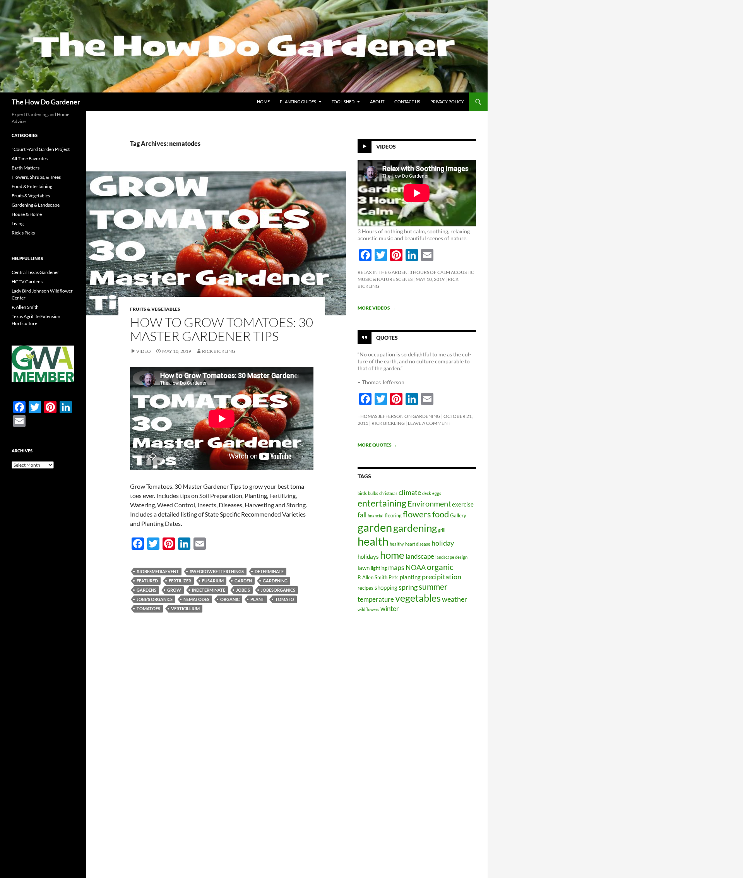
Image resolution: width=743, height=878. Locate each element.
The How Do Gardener (46, 102)
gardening (275, 580)
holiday (442, 543)
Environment (429, 503)
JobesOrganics (278, 589)
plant (257, 599)
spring (408, 587)
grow (174, 589)
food (440, 514)
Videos (386, 146)
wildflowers (368, 609)
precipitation (441, 576)
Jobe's (243, 589)
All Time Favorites (30, 158)
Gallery (458, 515)
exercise (463, 504)
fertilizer (180, 580)
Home (263, 101)
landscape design (451, 557)
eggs (436, 493)
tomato (284, 599)
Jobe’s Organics (155, 599)
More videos (376, 308)
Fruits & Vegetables (155, 309)
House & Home (27, 214)
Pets (394, 577)
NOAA (416, 567)
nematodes (196, 599)
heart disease (417, 543)
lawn (364, 567)
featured (147, 580)
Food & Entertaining (32, 186)
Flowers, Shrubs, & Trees (36, 177)
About (377, 101)
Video (143, 351)
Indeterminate (208, 589)
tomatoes (148, 608)
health (373, 541)
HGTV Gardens (27, 281)
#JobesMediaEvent (158, 571)
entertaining (382, 503)
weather (454, 599)
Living (18, 223)
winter (389, 608)
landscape (420, 556)
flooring (393, 515)
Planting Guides (298, 101)
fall (362, 515)
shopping (386, 587)
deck (426, 493)
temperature (376, 599)
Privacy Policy (447, 101)
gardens (146, 589)
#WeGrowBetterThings (217, 571)
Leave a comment (429, 423)
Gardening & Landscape (36, 205)
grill (441, 529)
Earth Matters (25, 168)
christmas (388, 493)
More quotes (377, 445)
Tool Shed (343, 101)
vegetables (418, 598)
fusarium (213, 580)
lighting (379, 568)
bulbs (373, 493)
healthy (397, 543)
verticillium (185, 608)
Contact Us (407, 101)
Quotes (387, 337)
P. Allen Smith (372, 577)
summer (433, 587)
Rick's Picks (23, 233)
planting (410, 576)
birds (362, 493)
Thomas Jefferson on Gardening (399, 416)
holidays (368, 556)
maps (396, 567)
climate (410, 492)
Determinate (269, 571)
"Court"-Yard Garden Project (41, 149)
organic (230, 599)
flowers (417, 514)
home (392, 555)
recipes (365, 588)
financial (375, 515)
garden (243, 580)
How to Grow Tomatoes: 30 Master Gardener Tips (221, 329)
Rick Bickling (218, 351)
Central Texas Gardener (35, 272)
